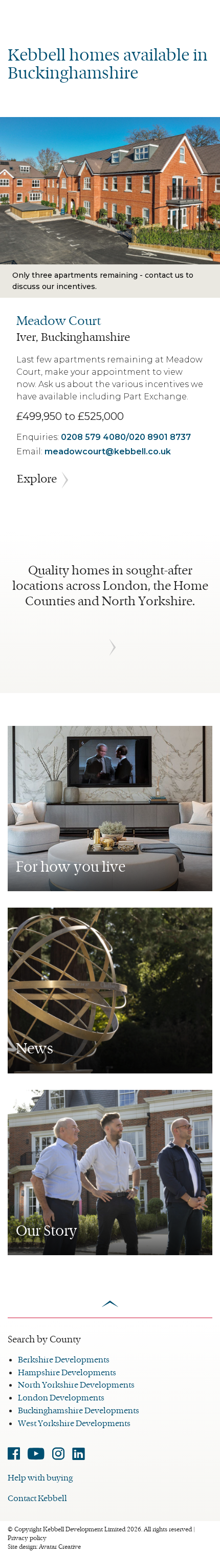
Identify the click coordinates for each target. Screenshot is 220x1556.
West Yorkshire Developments (74, 1423)
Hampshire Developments (67, 1372)
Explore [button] (37, 478)
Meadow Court (58, 321)
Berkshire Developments (63, 1359)
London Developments (61, 1397)
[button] (110, 646)
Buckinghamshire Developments (78, 1410)
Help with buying (40, 1477)
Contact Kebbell (37, 1498)
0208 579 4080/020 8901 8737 (126, 437)
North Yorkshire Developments (76, 1384)
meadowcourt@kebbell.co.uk (108, 451)
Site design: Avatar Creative (44, 1547)
